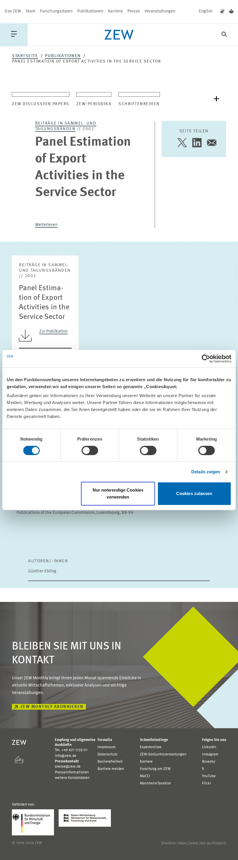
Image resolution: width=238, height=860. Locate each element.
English (206, 11)
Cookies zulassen (194, 493)
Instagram (210, 754)
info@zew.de (65, 756)
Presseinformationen (72, 772)
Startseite (25, 56)
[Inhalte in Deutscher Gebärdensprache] (222, 11)
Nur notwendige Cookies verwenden (118, 493)
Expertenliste (150, 747)
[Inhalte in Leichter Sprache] (231, 11)
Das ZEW (13, 11)
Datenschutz (108, 754)
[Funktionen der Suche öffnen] (224, 35)
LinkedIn (209, 747)
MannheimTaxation (155, 783)
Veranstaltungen (160, 11)
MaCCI (145, 776)
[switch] (90, 450)
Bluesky (208, 762)
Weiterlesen (46, 225)
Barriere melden (111, 769)
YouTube (209, 776)
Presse (133, 11)
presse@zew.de (68, 766)
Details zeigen (205, 471)
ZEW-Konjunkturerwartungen (163, 754)
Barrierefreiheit (110, 762)
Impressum (107, 747)
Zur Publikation (53, 331)
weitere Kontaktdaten (72, 778)
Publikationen (90, 11)
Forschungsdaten (56, 11)
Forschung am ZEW (155, 769)
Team (30, 11)
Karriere (115, 11)
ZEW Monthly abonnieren (52, 707)
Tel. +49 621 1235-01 (71, 750)
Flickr (206, 783)
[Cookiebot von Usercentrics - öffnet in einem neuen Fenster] (206, 358)
